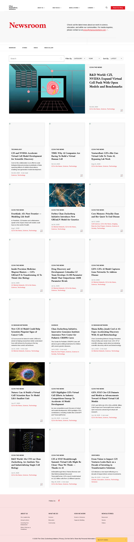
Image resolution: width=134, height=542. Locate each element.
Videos (36, 47)
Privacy (61, 538)
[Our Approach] (13, 7)
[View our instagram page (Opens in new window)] (64, 500)
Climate (93, 479)
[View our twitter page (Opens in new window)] (78, 500)
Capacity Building (79, 520)
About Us (41, 7)
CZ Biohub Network (57, 227)
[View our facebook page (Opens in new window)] (59, 500)
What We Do (56, 7)
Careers (90, 7)
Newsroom (12, 47)
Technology (111, 109)
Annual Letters (25, 520)
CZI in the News (94, 109)
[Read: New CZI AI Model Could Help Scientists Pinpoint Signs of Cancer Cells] (27, 328)
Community (52, 523)
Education (100, 479)
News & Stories (74, 7)
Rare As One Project (98, 226)
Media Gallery (48, 47)
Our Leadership (25, 517)
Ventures (94, 482)
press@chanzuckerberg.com (94, 30)
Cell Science (95, 224)
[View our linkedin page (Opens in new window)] (73, 500)
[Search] (106, 8)
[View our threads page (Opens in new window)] (69, 500)
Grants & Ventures (79, 517)
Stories (24, 47)
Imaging (114, 224)
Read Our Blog (118, 8)
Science (103, 109)
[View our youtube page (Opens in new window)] (83, 500)
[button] (80, 58)
